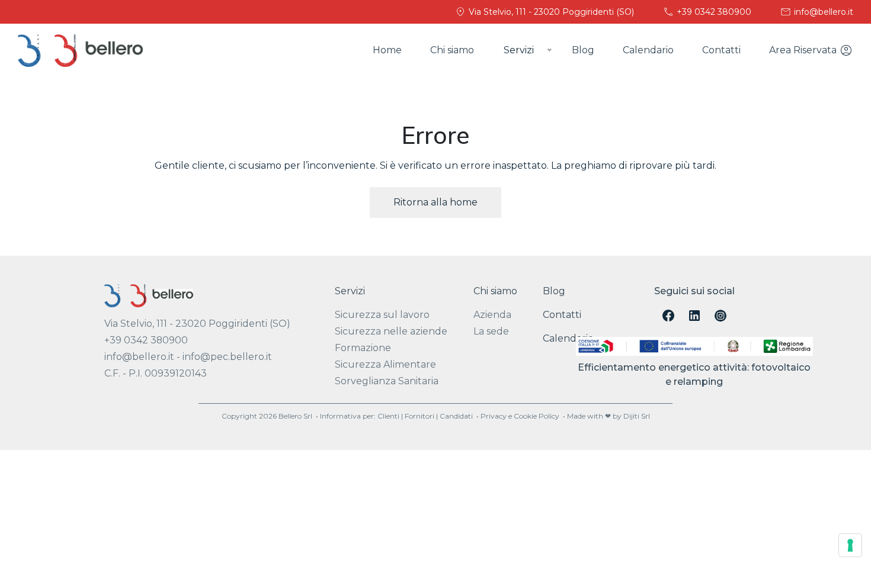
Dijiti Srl (636, 415)
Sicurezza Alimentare (385, 364)
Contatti (721, 50)
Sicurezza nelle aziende (391, 331)
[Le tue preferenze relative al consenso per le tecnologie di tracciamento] (850, 545)
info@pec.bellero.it (227, 356)
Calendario (648, 50)
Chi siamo (452, 50)
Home (387, 50)
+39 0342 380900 (712, 12)
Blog (583, 50)
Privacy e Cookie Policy (520, 415)
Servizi (350, 291)
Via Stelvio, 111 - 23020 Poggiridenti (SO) (550, 12)
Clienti (388, 415)
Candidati (456, 415)
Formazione (363, 347)
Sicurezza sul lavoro (382, 314)
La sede (491, 331)
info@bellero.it (822, 12)
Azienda (492, 314)
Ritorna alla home (435, 202)
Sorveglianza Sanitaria (386, 381)
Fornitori (419, 415)
